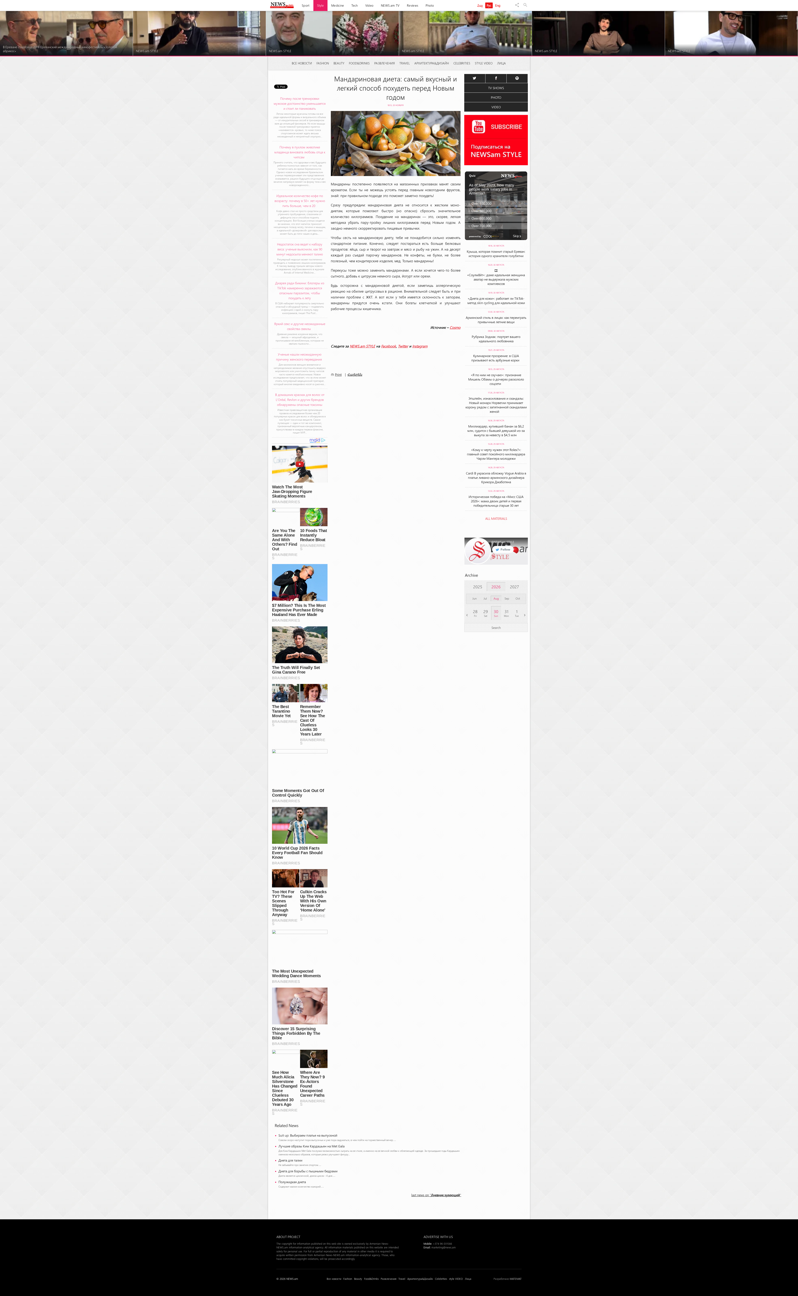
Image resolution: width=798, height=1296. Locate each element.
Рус (489, 5)
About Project (288, 1236)
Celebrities (461, 63)
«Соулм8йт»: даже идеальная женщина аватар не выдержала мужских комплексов (496, 279)
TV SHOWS (496, 88)
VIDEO (496, 107)
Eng (498, 5)
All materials (496, 518)
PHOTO (496, 97)
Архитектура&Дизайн (431, 63)
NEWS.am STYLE (362, 346)
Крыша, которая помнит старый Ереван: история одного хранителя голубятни (496, 253)
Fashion (322, 63)
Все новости (302, 63)
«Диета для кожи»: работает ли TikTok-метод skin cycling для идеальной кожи (496, 300)
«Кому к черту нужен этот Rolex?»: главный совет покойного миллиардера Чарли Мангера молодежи (496, 454)
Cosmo (455, 327)
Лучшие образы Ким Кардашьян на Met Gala (311, 1146)
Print (338, 374)
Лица (501, 63)
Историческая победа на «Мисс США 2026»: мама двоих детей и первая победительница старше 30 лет (496, 501)
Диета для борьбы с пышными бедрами (307, 1171)
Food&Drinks (359, 63)
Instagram (419, 346)
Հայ (480, 5)
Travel (404, 63)
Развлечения (384, 63)
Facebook (388, 346)
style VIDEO (484, 63)
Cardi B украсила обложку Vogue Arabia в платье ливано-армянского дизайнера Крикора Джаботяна (496, 477)
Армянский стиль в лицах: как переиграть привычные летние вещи (496, 319)
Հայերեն (354, 374)
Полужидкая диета (292, 1182)
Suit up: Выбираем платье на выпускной (307, 1135)
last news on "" (436, 1195)
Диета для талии (290, 1160)
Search (496, 627)
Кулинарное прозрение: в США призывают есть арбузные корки (496, 358)
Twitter (403, 346)
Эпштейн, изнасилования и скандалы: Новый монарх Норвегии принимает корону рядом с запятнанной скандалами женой (496, 405)
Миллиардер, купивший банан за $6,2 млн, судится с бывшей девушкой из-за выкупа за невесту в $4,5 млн (496, 430)
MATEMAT (516, 1278)
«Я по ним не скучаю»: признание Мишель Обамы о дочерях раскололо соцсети (496, 379)
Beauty (339, 63)
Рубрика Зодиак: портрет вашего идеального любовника (496, 338)
